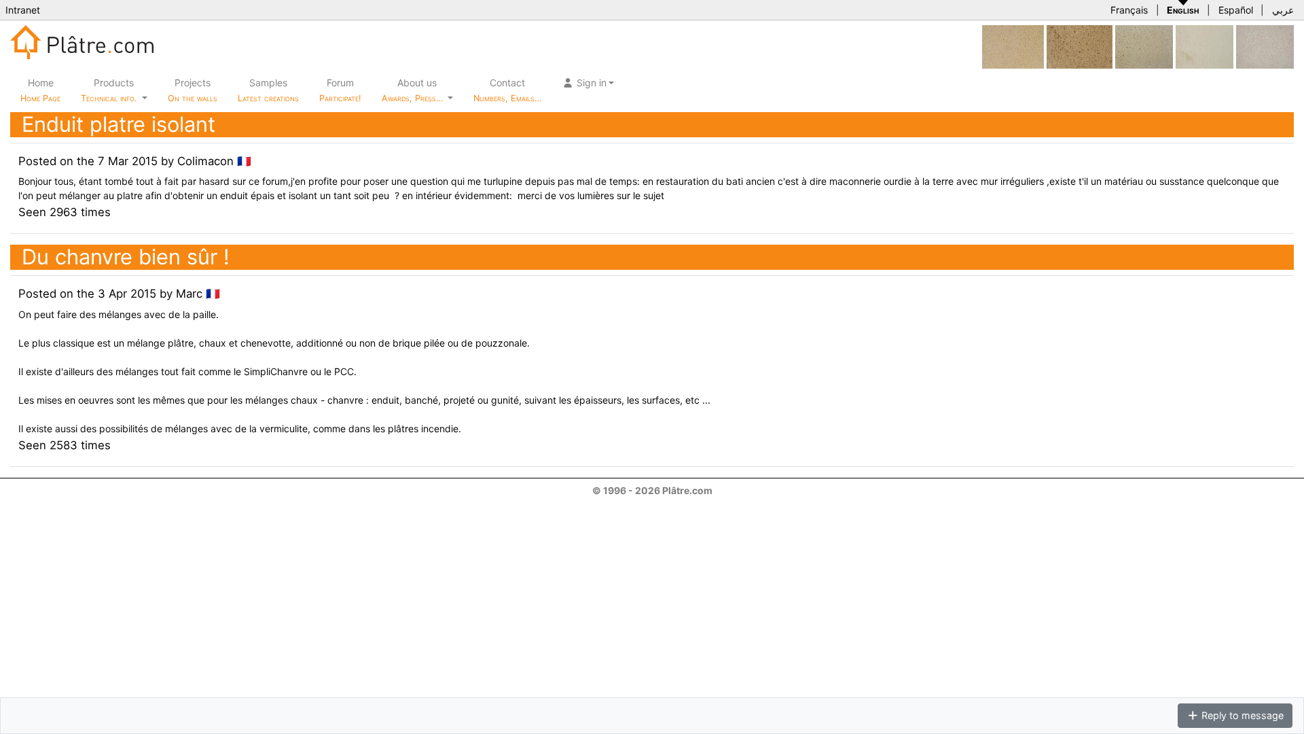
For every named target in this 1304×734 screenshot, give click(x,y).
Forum (340, 90)
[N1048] (1013, 46)
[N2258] (1144, 46)
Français (1129, 10)
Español (1235, 10)
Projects (192, 90)
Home (40, 90)
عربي (1283, 10)
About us (414, 90)
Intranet (22, 10)
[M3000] (1265, 46)
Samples (268, 90)
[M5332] (1204, 46)
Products (109, 90)
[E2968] (1079, 46)
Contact (507, 90)
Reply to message (1241, 715)
